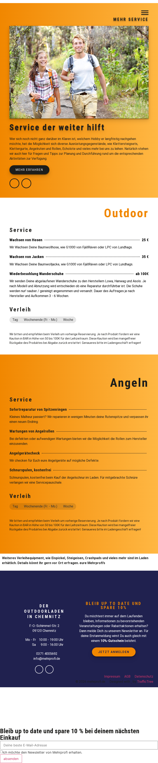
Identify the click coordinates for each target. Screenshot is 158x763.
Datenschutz (144, 676)
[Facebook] (14, 183)
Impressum (112, 676)
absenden (11, 759)
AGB (127, 676)
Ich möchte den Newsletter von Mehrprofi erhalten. (42, 752)
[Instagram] (26, 183)
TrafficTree (145, 682)
